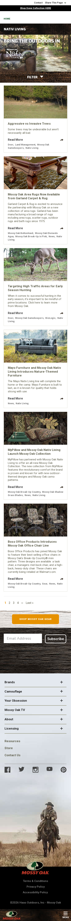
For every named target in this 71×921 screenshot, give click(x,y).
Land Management (25, 144)
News (52, 236)
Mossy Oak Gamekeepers (29, 318)
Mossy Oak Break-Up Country (24, 492)
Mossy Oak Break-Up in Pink (31, 236)
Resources (12, 741)
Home (7, 19)
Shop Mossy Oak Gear (35, 619)
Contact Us (12, 755)
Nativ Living (31, 148)
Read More (15, 139)
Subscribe (55, 638)
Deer (10, 144)
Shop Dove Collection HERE (35, 8)
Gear (44, 583)
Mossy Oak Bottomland (20, 233)
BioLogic (50, 318)
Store (9, 748)
